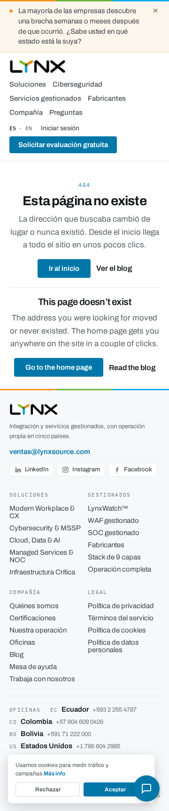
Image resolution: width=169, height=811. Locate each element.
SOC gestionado (113, 532)
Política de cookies (117, 630)
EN (28, 128)
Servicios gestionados (45, 98)
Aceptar (115, 789)
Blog (16, 654)
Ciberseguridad (77, 84)
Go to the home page (58, 367)
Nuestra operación (38, 630)
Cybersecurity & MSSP (45, 528)
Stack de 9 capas (114, 557)
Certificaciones (32, 618)
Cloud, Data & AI (34, 540)
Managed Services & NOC (41, 556)
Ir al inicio (64, 268)
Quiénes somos (34, 606)
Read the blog (132, 368)
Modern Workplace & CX (42, 512)
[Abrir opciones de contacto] (146, 788)
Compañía (26, 112)
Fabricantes (107, 98)
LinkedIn (36, 469)
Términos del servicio (121, 618)
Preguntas (66, 112)
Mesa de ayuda (33, 666)
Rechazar (48, 789)
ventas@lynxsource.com (49, 451)
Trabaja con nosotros (42, 679)
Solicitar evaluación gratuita (63, 145)
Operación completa (119, 569)
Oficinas (22, 642)
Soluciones (27, 84)
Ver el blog (114, 268)
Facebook (138, 469)
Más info (54, 773)
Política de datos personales (113, 646)
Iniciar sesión (60, 128)
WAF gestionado (113, 520)
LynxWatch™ (108, 508)
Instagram (86, 469)
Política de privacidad (121, 606)
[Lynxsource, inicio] (37, 66)
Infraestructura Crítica (42, 572)
